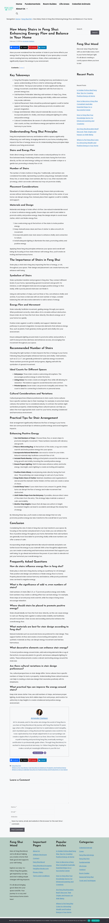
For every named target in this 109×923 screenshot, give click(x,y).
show (21, 68)
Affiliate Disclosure (40, 855)
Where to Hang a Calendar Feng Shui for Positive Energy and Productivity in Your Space (40, 770)
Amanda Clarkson (28, 41)
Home (19, 4)
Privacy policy (95, 920)
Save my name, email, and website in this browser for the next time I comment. (37, 822)
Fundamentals (32, 4)
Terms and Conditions (41, 876)
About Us (20, 8)
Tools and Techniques (87, 881)
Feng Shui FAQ (27, 19)
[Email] (45, 753)
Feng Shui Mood (39, 862)
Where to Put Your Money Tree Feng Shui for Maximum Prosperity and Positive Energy (39, 768)
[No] (107, 920)
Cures (81, 851)
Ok (89, 920)
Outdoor (82, 870)
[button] (17, 13)
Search (79, 29)
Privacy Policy (38, 872)
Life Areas (64, 4)
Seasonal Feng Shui (86, 877)
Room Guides (50, 4)
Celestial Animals (81, 4)
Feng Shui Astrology (86, 855)
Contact (36, 858)
